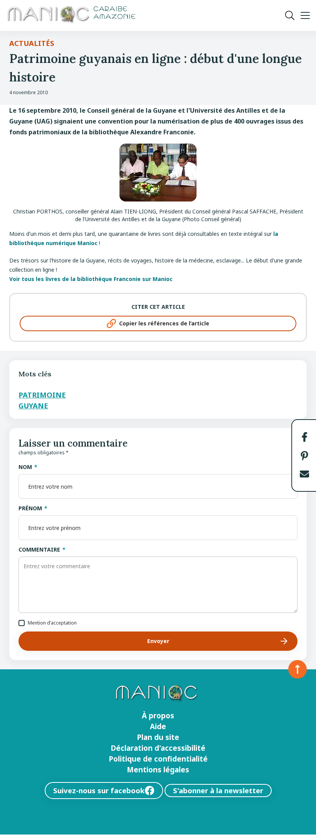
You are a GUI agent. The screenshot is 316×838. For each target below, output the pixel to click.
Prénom (30, 508)
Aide (158, 726)
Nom (25, 467)
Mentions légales (158, 770)
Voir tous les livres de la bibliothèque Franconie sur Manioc (91, 279)
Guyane (33, 405)
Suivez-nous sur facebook (99, 790)
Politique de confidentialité (158, 759)
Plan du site (158, 737)
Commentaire (39, 549)
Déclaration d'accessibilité (158, 748)
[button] (304, 437)
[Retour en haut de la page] (297, 669)
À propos (158, 716)
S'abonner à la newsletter (218, 790)
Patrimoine (42, 395)
